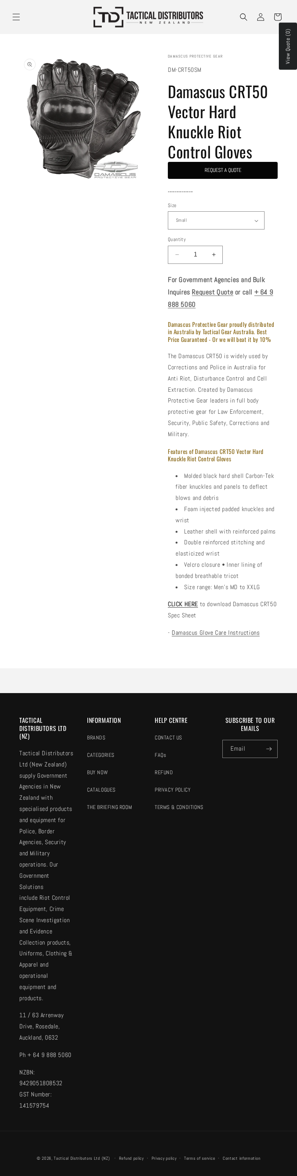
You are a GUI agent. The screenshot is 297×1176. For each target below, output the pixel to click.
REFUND (164, 772)
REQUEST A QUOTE (223, 170)
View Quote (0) (287, 46)
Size (172, 205)
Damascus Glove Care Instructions (215, 633)
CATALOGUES (101, 789)
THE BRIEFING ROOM (109, 807)
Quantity (177, 239)
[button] (16, 16)
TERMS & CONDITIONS (179, 807)
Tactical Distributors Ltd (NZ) (82, 1158)
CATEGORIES (100, 754)
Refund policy (131, 1158)
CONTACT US (168, 737)
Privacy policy (164, 1158)
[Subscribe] (268, 749)
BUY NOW (97, 772)
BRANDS (96, 737)
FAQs (160, 754)
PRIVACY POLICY (173, 789)
